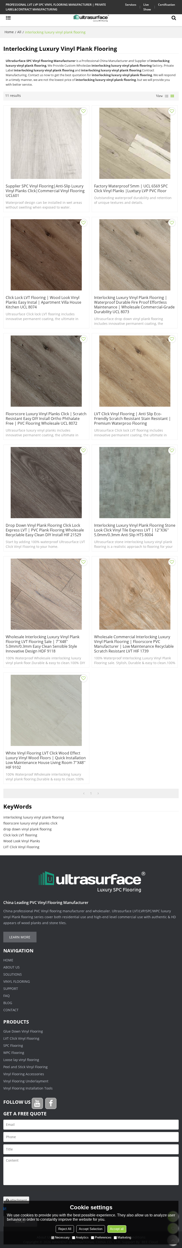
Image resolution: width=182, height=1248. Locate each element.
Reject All (64, 1229)
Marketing (124, 1237)
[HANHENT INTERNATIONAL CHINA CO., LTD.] (91, 18)
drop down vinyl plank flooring (27, 829)
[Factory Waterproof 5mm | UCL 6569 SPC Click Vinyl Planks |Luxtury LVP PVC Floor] (134, 143)
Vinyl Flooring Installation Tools (28, 1088)
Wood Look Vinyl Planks (21, 841)
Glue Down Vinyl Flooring (23, 1031)
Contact (10, 1010)
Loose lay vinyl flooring (21, 1059)
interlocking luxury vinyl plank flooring (33, 817)
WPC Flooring (13, 1052)
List (166, 96)
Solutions (12, 974)
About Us (11, 967)
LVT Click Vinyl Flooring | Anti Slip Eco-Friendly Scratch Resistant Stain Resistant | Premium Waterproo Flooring (132, 418)
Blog (7, 1003)
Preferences (103, 1237)
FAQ (6, 995)
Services (130, 5)
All (19, 32)
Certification (166, 5)
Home (9, 32)
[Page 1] (84, 793)
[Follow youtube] (37, 1103)
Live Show (147, 7)
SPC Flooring (13, 1045)
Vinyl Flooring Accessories (23, 1074)
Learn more (19, 937)
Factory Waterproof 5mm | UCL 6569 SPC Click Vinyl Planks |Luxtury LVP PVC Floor (131, 188)
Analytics (82, 1237)
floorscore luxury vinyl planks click (30, 823)
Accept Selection (90, 1229)
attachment (18, 1200)
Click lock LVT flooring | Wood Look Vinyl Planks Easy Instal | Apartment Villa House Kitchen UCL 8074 (43, 302)
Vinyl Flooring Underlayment (25, 1081)
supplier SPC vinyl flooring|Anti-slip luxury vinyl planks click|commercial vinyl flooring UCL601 (45, 191)
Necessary (62, 1237)
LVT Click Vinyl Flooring (21, 847)
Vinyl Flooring (16, 981)
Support (10, 988)
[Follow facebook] (50, 1103)
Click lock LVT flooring (20, 835)
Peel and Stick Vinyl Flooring (25, 1067)
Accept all (117, 1229)
